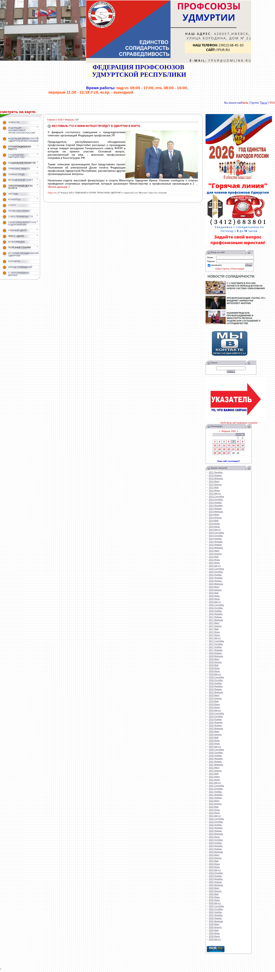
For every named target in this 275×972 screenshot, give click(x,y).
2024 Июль (214, 867)
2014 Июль (214, 526)
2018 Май (213, 665)
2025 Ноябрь (215, 912)
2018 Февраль (216, 656)
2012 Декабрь (216, 472)
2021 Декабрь (216, 794)
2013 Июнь (214, 490)
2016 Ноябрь (215, 611)
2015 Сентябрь (216, 569)
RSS (272, 102)
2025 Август (215, 903)
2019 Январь (215, 689)
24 (215, 453)
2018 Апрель (215, 662)
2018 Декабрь (216, 686)
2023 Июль (214, 837)
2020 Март (214, 731)
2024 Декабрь (216, 879)
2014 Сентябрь (216, 532)
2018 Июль (214, 671)
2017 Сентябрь (216, 641)
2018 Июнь (214, 668)
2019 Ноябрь (215, 719)
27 (228, 453)
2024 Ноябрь (215, 876)
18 (219, 449)
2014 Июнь (214, 523)
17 (215, 449)
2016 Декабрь (216, 614)
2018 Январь (215, 653)
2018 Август (215, 674)
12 (224, 445)
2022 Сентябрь (216, 819)
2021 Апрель (215, 770)
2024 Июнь (214, 864)
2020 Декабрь (216, 758)
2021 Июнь (214, 776)
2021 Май (213, 773)
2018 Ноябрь (215, 683)
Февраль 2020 (228, 431)
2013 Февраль (216, 478)
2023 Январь (215, 831)
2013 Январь (215, 475)
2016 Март (214, 587)
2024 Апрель (215, 858)
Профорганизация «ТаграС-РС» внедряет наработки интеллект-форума (246, 300)
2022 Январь (215, 797)
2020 (60, 119)
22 (238, 449)
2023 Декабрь (216, 846)
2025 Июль (214, 900)
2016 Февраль (216, 584)
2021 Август (215, 782)
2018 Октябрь (216, 680)
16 (242, 445)
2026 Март (214, 924)
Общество (52, 193)
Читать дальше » (59, 186)
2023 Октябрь (216, 840)
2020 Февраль (216, 728)
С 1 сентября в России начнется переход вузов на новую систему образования (246, 286)
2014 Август (215, 529)
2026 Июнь (214, 933)
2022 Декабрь (216, 828)
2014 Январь (215, 508)
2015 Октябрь (216, 572)
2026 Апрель (215, 927)
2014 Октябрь (216, 535)
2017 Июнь (214, 632)
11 (219, 445)
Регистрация (237, 269)
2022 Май (213, 807)
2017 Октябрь (216, 644)
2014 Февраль (216, 511)
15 (238, 445)
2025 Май (213, 894)
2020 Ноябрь (215, 755)
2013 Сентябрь (216, 496)
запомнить (216, 265)
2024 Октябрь (216, 873)
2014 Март (214, 514)
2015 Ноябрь (215, 575)
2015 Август (215, 566)
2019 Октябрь (216, 716)
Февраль (69, 119)
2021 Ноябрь (215, 791)
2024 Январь (215, 849)
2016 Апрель (215, 590)
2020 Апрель (215, 734)
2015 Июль (214, 563)
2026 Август (215, 939)
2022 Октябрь (216, 822)
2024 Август (215, 870)
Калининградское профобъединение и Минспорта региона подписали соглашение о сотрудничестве (244, 318)
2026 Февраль (216, 921)
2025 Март (214, 888)
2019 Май (213, 701)
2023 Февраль (216, 834)
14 (233, 445)
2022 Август (215, 816)
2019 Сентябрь (216, 713)
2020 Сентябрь (216, 749)
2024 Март (214, 855)
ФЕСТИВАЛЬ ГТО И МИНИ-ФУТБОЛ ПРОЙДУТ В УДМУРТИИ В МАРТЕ (96, 126)
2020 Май (213, 737)
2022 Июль (214, 813)
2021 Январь (215, 761)
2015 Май (213, 556)
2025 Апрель (215, 891)
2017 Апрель (215, 626)
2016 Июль (214, 599)
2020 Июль (214, 743)
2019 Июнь (214, 704)
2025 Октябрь (216, 909)
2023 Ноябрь (215, 843)
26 (224, 453)
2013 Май (213, 487)
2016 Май (213, 593)
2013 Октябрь (216, 499)
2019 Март (214, 695)
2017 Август (215, 638)
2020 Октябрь (216, 752)
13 (228, 445)
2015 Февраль (216, 547)
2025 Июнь (214, 897)
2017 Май (213, 629)
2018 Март (214, 659)
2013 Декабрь (216, 505)
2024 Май (213, 861)
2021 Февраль (216, 764)
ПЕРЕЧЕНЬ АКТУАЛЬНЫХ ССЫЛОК (238, 423)
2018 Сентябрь (216, 677)
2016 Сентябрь (216, 605)
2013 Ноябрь (215, 502)
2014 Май (213, 520)
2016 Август (215, 602)
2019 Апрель (215, 698)
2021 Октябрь (216, 788)
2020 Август (215, 746)
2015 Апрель (215, 553)
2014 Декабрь (216, 541)
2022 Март (214, 800)
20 (228, 449)
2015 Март (214, 550)
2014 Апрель (215, 517)
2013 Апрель (215, 484)
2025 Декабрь (216, 915)
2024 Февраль (216, 852)
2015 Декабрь (216, 578)
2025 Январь (215, 882)
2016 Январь (215, 581)
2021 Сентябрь (216, 785)
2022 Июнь (214, 810)
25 (219, 453)
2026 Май (213, 930)
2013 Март (214, 481)
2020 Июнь (214, 740)
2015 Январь (215, 544)
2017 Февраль (216, 620)
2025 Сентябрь (216, 906)
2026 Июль (214, 936)
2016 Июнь (214, 596)
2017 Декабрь (216, 650)
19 (224, 449)
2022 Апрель (215, 804)
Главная (51, 119)
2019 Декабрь (216, 722)
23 (242, 449)
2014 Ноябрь (215, 538)
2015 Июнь (214, 559)
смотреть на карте (17, 112)
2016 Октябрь (216, 608)
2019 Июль (214, 707)
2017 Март (214, 623)
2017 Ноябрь (215, 647)
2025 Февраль (216, 885)
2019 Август (215, 710)
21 (233, 449)
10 (215, 445)
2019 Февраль (216, 692)
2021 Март (214, 767)
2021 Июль (214, 779)
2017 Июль (214, 635)
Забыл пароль (222, 269)
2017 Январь (215, 617)
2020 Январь (215, 725)
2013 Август (215, 493)
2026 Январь (215, 918)
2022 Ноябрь (215, 825)
